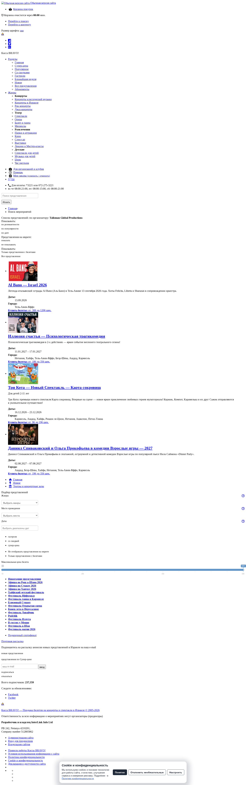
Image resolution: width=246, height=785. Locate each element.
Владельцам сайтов (19, 744)
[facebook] (9, 40)
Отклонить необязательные (147, 772)
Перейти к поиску (18, 21)
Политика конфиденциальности (26, 757)
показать (5, 240)
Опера (18, 119)
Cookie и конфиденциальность (25, 760)
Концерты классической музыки (33, 99)
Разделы (12, 59)
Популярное (22, 69)
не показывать (8, 244)
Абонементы (22, 89)
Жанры (12, 92)
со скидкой (13, 541)
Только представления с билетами (18, 252)
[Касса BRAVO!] (2, 34)
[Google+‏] (9, 47)
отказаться (6, 676)
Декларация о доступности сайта (27, 763)
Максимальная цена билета (15, 562)
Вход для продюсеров (20, 741)
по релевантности (10, 224)
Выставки (20, 142)
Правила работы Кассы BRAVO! (27, 750)
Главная (19, 62)
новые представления (12, 653)
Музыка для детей (25, 156)
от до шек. (29, 310)
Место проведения (10, 508)
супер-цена (13, 545)
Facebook (13, 694)
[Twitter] (9, 43)
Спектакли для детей (27, 153)
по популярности (10, 228)
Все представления (25, 85)
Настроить (175, 772)
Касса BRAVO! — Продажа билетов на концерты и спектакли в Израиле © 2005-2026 (50, 710)
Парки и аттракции (26, 132)
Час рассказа (22, 163)
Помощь (18, 172)
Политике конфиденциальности (78, 778)
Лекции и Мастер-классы (29, 146)
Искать (6, 202)
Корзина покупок (23, 9)
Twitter (12, 697)
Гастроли (20, 75)
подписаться (7, 672)
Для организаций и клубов (28, 169)
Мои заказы (31, 175)
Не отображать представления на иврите (28, 551)
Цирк (18, 159)
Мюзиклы (20, 126)
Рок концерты (23, 106)
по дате (5, 233)
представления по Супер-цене (16, 659)
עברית (11, 179)
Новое (18, 82)
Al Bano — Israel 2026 (27, 285)
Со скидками (22, 72)
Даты (4, 521)
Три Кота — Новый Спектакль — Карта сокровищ (54, 387)
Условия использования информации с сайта (33, 753)
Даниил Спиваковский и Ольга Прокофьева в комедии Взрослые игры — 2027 (80, 448)
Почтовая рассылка (12, 641)
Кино (18, 136)
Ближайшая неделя (25, 79)
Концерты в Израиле (26, 102)
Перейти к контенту (19, 24)
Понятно (120, 772)
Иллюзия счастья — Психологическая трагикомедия (56, 336)
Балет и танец (22, 122)
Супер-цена (21, 65)
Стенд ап (20, 139)
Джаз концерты (23, 109)
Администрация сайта (20, 737)
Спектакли (21, 116)
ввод (42, 667)
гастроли (12, 536)
